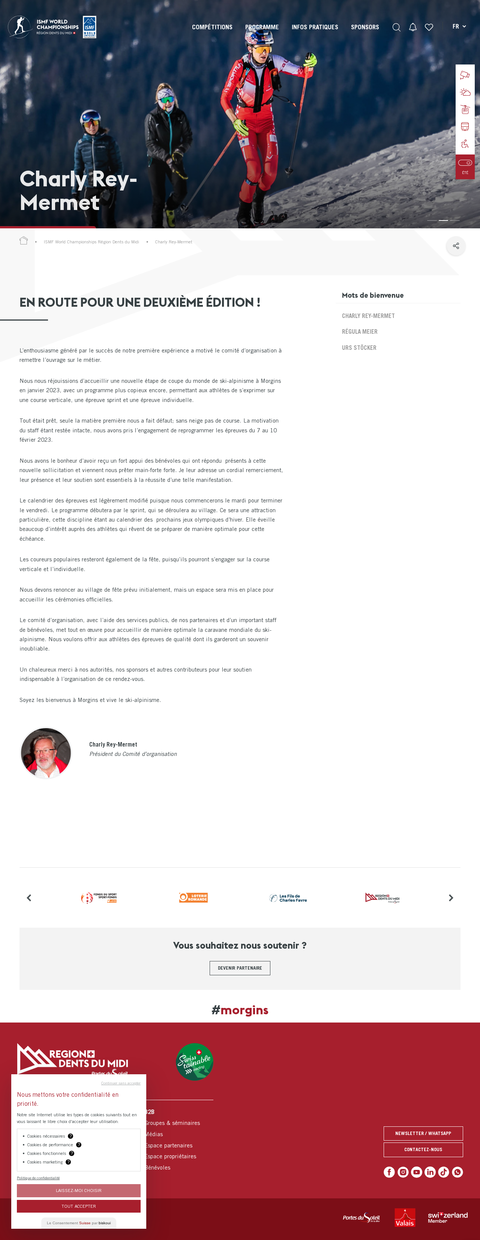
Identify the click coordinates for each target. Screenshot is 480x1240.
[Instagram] (403, 1172)
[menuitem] (212, 33)
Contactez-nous (423, 1149)
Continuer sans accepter (121, 1083)
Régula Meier (360, 331)
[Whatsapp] (457, 1172)
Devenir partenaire (240, 968)
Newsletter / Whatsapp (423, 1133)
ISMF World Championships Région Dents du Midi (91, 241)
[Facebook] (389, 1172)
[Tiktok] (443, 1172)
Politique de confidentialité (38, 1178)
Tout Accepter (79, 1206)
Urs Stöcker (359, 347)
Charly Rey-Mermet (368, 315)
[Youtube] (416, 1172)
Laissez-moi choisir (79, 1190)
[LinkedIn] (430, 1172)
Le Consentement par (79, 1223)
